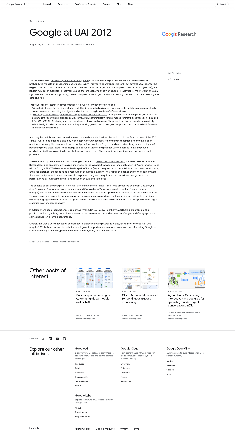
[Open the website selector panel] (27, 4)
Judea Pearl (128, 137)
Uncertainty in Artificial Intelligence (70, 80)
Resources (63, 4)
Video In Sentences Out (44, 108)
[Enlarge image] (203, 46)
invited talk (98, 137)
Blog (119, 4)
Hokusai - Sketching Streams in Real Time (88, 185)
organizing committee (59, 213)
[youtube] (57, 338)
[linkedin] (50, 338)
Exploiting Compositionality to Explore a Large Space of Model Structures (69, 114)
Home (32, 21)
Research (46, 4)
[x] (43, 338)
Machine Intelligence (69, 242)
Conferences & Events (47, 242)
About (131, 4)
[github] (64, 338)
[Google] (34, 428)
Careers (106, 4)
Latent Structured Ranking (110, 161)
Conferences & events (85, 4)
